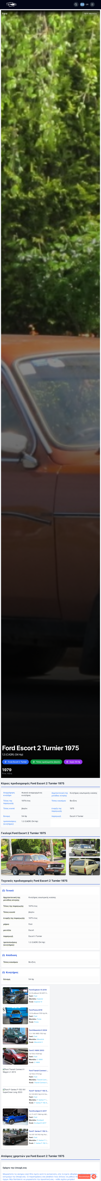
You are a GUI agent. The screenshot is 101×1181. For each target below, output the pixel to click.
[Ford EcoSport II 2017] (15, 1116)
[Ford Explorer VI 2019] (15, 995)
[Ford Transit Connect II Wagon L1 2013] (15, 1076)
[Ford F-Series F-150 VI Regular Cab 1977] (15, 1137)
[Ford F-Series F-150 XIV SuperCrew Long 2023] (15, 1096)
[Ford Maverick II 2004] (15, 1036)
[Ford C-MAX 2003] (15, 1056)
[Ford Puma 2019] (15, 1015)
